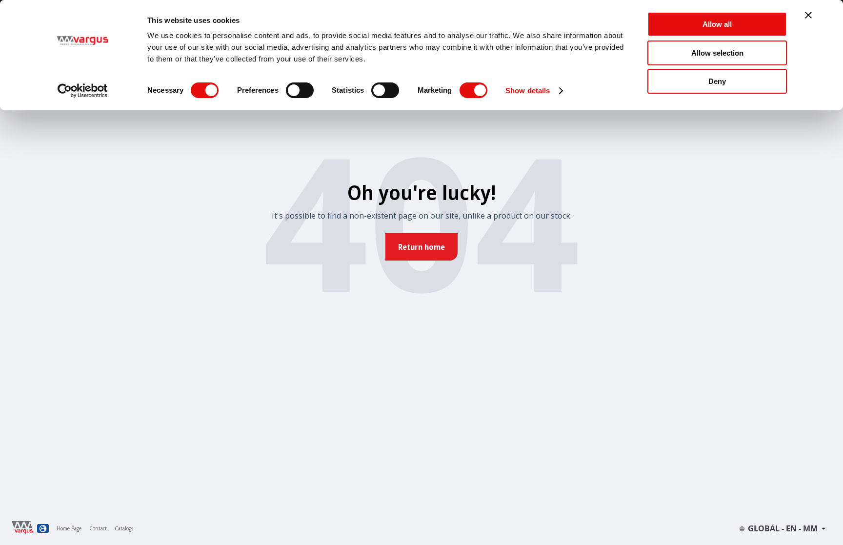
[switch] (300, 90)
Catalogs (124, 528)
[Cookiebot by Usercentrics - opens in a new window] (82, 90)
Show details (527, 90)
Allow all (717, 24)
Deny (717, 81)
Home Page (69, 528)
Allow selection (717, 53)
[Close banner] (808, 15)
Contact (98, 528)
